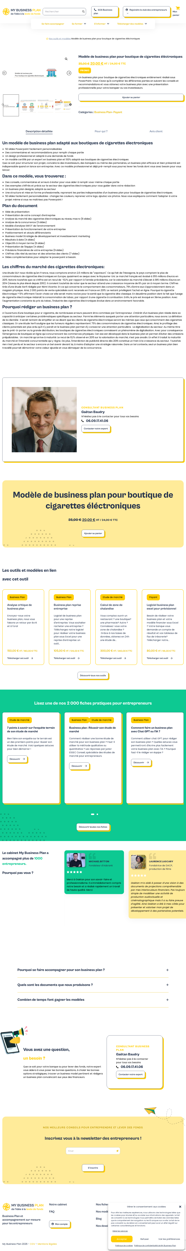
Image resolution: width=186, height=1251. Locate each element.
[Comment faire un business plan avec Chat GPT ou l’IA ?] (155, 757)
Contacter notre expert (96, 428)
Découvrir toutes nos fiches (93, 827)
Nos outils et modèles (60, 38)
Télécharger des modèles (130, 24)
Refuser (145, 1239)
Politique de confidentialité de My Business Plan (155, 1245)
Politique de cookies (124, 1245)
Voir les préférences (169, 1239)
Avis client (156, 131)
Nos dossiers (104, 1226)
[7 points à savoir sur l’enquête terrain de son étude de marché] (31, 757)
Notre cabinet (58, 1204)
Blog (99, 1218)
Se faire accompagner (53, 24)
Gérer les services (120, 1231)
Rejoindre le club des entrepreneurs (148, 10)
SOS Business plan (103, 12)
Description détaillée (39, 131)
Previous (2, 104)
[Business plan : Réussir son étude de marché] (93, 757)
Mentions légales (47, 1244)
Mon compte (61, 1224)
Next (70, 104)
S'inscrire (93, 1168)
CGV (33, 1244)
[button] (180, 1206)
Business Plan (103, 112)
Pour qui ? (101, 131)
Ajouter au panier (131, 97)
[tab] (39, 131)
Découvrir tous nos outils (93, 675)
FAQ (51, 1211)
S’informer (99, 24)
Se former (77, 24)
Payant (117, 112)
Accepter (122, 1239)
